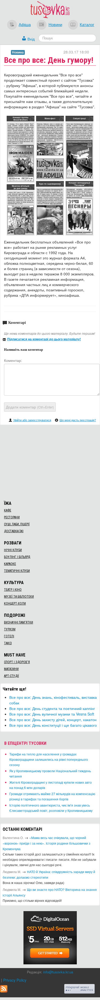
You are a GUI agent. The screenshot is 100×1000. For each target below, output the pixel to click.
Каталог (87, 24)
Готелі (9, 636)
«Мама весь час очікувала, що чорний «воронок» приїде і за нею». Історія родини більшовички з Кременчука (46, 843)
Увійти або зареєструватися (32, 420)
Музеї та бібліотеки (19, 596)
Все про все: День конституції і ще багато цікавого (53, 725)
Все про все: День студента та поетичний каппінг (52, 708)
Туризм (9, 629)
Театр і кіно (13, 590)
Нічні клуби (13, 550)
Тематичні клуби (17, 571)
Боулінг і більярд (17, 557)
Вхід (31, 39)
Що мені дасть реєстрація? (77, 420)
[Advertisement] (50, 462)
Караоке (10, 564)
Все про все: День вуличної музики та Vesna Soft (51, 714)
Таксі (8, 643)
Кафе (7, 510)
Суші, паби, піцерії (17, 524)
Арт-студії (11, 676)
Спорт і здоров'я (17, 662)
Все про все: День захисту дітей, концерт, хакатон (53, 719)
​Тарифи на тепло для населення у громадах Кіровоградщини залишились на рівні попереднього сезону (48, 759)
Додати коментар (30, 407)
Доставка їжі (13, 531)
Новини (55, 24)
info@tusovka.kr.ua (58, 971)
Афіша (25, 24)
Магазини (11, 669)
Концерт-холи (15, 603)
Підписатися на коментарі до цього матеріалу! (44, 339)
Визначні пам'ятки (18, 622)
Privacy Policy (14, 980)
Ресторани (12, 517)
